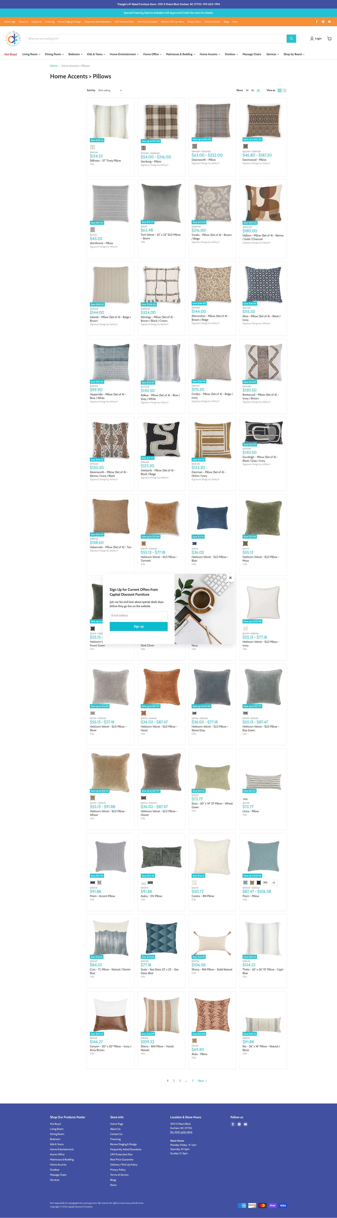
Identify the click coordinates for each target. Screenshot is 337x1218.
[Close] (230, 578)
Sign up (139, 626)
